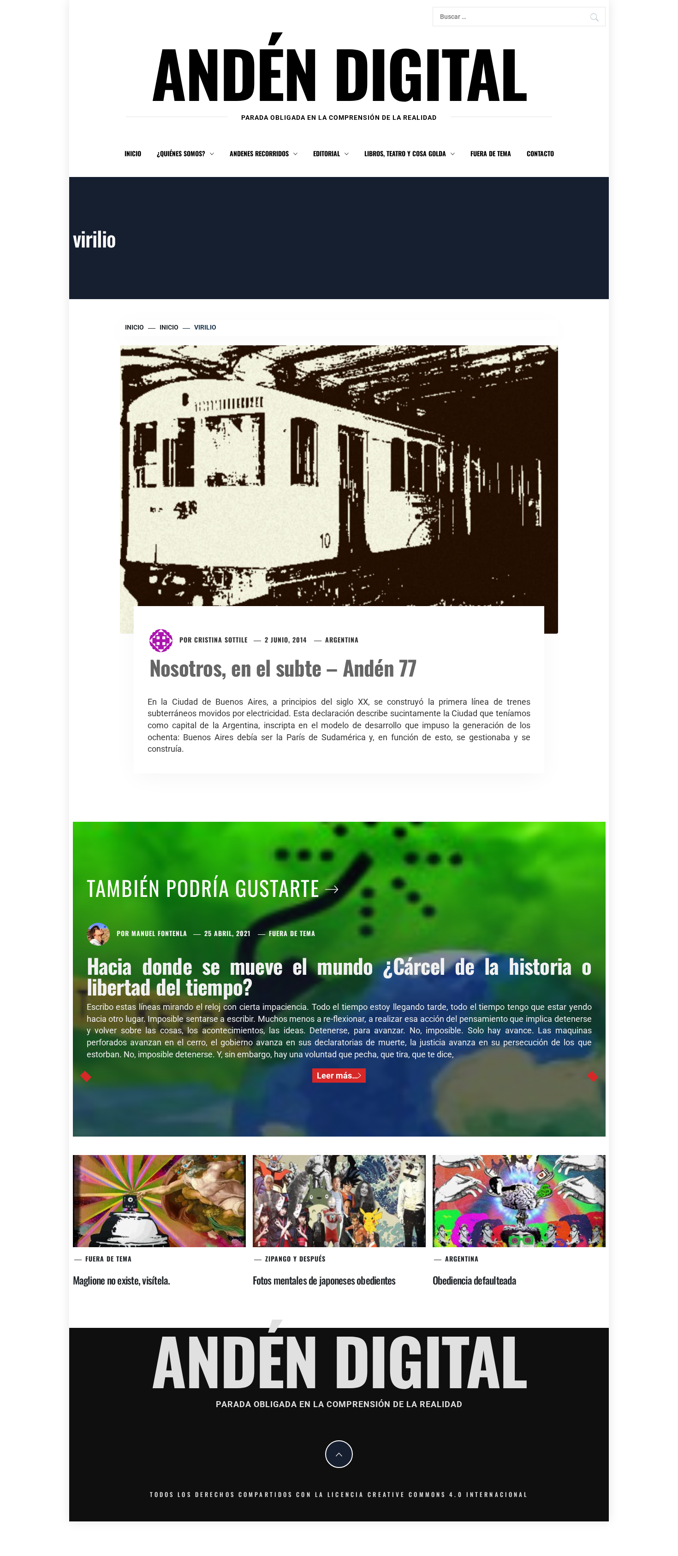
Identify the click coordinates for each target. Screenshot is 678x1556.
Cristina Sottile (221, 639)
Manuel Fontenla (159, 933)
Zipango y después (295, 1258)
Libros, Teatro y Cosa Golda (405, 153)
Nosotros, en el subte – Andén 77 (283, 667)
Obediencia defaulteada (474, 1280)
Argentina (342, 639)
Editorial (326, 153)
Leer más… (337, 1075)
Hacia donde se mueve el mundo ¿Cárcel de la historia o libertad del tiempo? (339, 976)
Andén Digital (338, 72)
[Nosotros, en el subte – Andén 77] (339, 488)
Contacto (540, 153)
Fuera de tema (490, 153)
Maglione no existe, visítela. (121, 1280)
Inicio (133, 153)
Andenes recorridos (259, 153)
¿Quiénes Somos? (181, 153)
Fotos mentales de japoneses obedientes (324, 1280)
